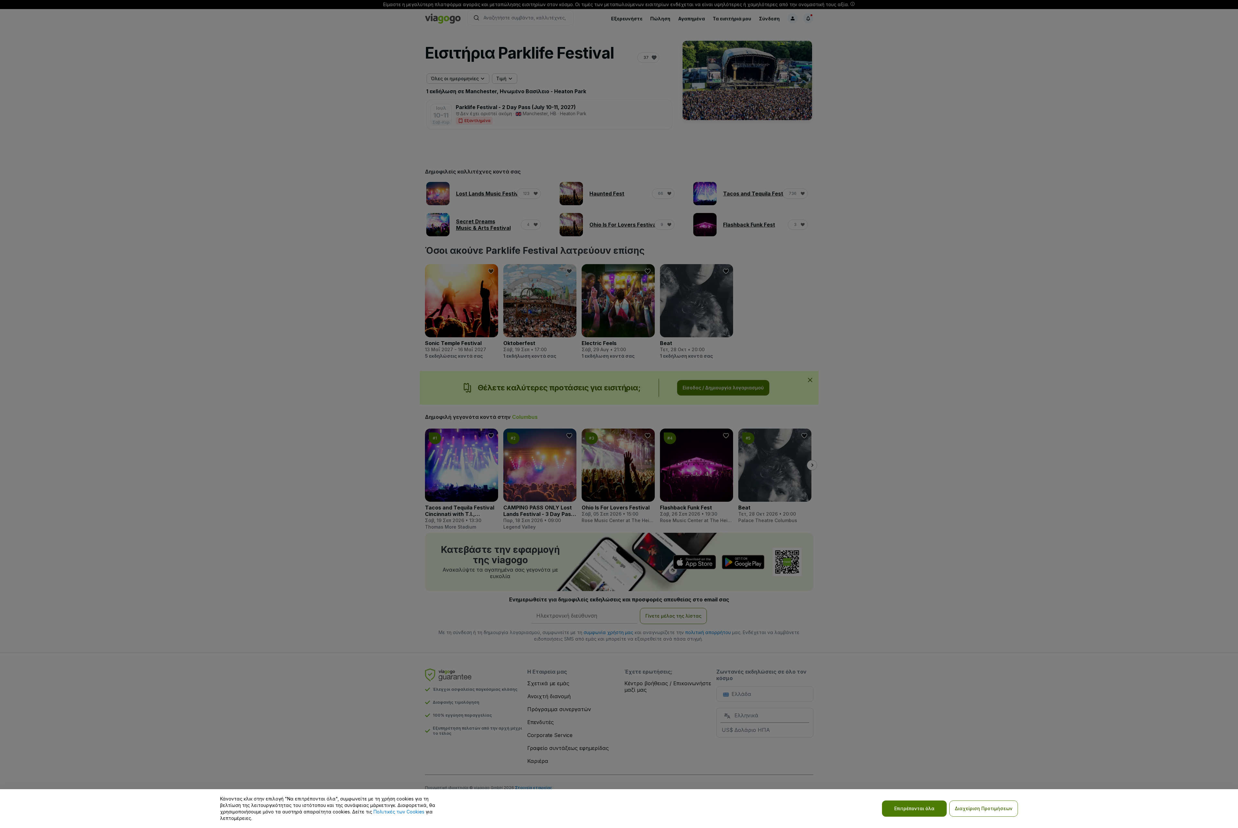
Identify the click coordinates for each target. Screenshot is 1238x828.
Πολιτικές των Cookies (399, 811)
